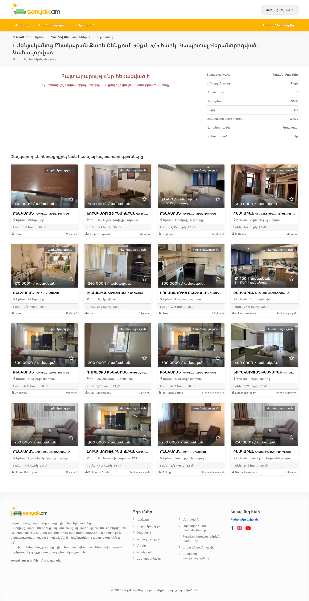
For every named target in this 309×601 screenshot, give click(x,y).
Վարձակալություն (53, 25)
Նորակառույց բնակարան (129, 213)
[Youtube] (248, 528)
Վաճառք (22, 25)
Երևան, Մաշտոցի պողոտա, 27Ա (113, 458)
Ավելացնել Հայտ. (280, 10)
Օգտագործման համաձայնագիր (194, 528)
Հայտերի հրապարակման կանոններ (201, 539)
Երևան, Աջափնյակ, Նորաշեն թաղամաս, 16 (45, 458)
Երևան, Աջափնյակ (103, 299)
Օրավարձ (86, 25)
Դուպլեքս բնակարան (125, 372)
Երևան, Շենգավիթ (29, 220)
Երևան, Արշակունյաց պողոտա (258, 220)
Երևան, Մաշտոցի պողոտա (182, 299)
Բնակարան (41, 213)
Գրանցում (143, 552)
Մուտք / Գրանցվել (278, 25)
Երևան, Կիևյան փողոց (252, 379)
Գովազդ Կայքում (148, 539)
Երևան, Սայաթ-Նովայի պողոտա (113, 220)
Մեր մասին (190, 519)
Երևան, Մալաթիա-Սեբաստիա (111, 379)
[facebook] (232, 528)
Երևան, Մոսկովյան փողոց (182, 220)
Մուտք (141, 545)
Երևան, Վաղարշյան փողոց (183, 458)
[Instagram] (240, 528)
